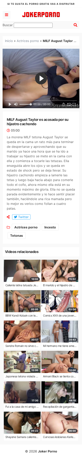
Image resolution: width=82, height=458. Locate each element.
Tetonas (16, 236)
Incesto (50, 227)
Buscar (8, 25)
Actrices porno (28, 41)
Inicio (9, 41)
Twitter (23, 217)
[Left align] (7, 15)
